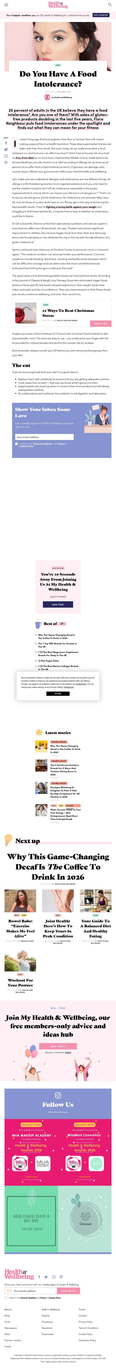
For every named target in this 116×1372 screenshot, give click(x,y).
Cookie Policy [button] (81, 684)
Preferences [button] (69, 687)
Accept (58, 694)
